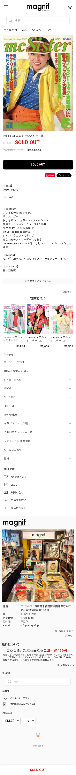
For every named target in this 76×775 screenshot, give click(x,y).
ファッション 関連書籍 (17, 441)
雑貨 (6, 458)
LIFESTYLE (10, 405)
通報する (67, 292)
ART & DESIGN (12, 449)
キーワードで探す (14, 362)
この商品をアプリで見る (38, 281)
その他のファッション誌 (18, 432)
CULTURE (9, 397)
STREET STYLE (12, 379)
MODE (7, 388)
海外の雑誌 (10, 414)
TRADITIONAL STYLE (16, 370)
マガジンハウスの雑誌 (17, 423)
